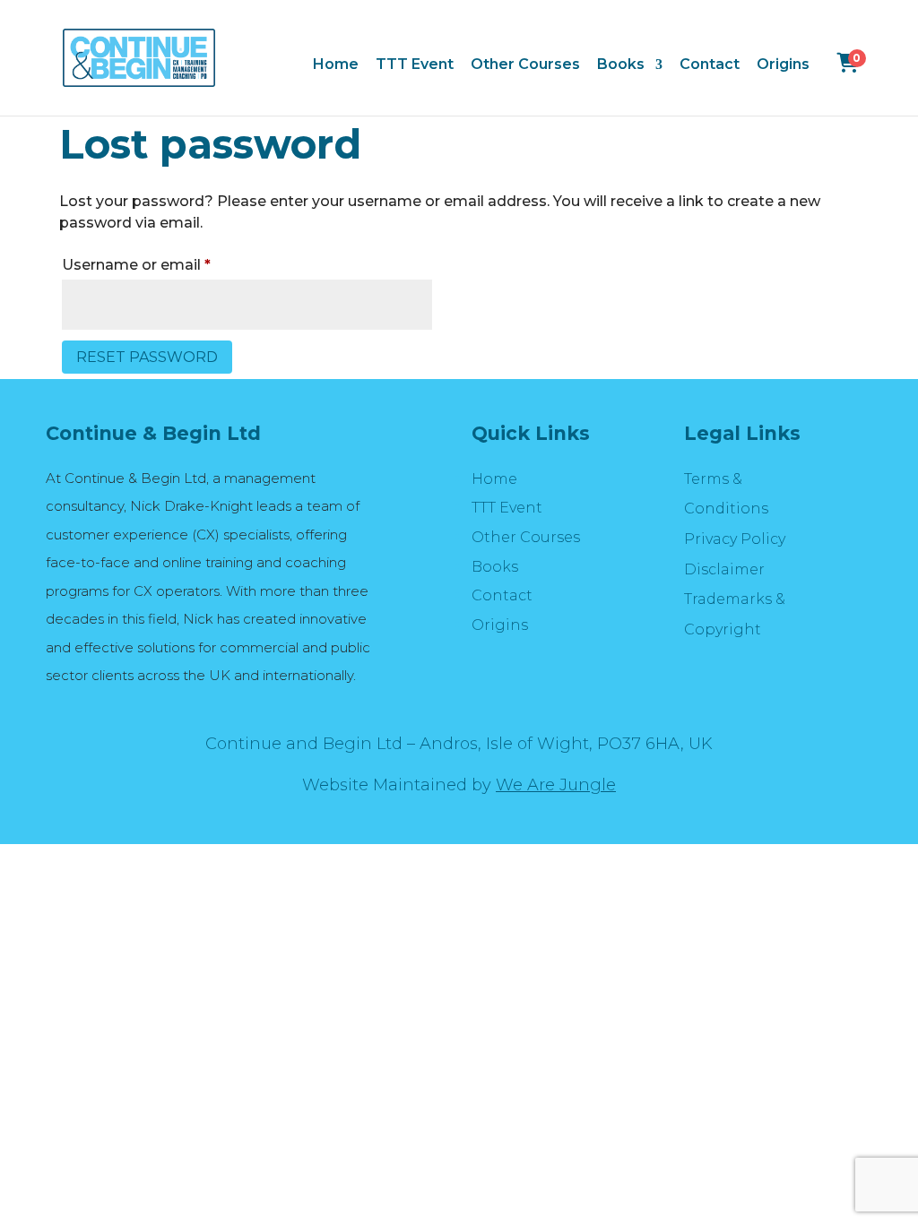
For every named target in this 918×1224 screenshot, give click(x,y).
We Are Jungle (556, 785)
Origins (783, 65)
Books (621, 65)
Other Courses (525, 65)
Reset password (147, 357)
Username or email (169, 264)
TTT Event (415, 65)
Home (336, 65)
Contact (710, 65)
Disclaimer (724, 569)
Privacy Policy (734, 538)
